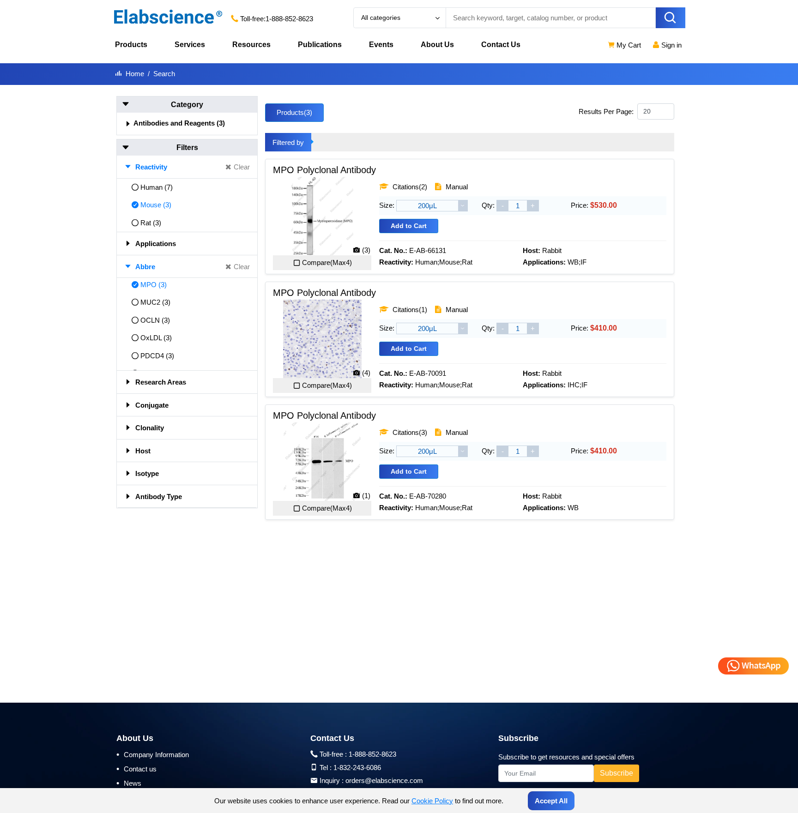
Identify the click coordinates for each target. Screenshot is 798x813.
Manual (456, 187)
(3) (366, 250)
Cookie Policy (432, 801)
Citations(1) (409, 309)
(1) (366, 496)
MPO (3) (153, 285)
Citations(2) (409, 187)
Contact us (136, 768)
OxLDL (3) (156, 338)
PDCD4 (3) (157, 356)
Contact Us (500, 44)
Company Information (152, 754)
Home (135, 74)
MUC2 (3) (155, 302)
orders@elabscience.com (384, 780)
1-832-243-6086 (357, 767)
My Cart (628, 45)
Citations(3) (409, 432)
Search (164, 74)
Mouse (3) (155, 205)
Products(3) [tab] (294, 112)
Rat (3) (150, 223)
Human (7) (156, 187)
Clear (242, 167)
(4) (366, 373)
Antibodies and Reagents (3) (179, 123)
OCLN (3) (155, 320)
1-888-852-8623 (289, 19)
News (128, 783)
